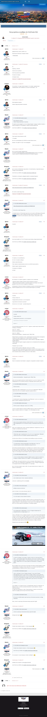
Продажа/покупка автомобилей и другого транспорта (28, 38)
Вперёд (6, 45)
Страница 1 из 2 (15, 45)
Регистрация (42, 4)
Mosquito (6, 166)
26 (7, 57)
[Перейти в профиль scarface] (6, 87)
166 (7, 285)
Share (5, 40)
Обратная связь (25, 713)
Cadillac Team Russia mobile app (30, 127)
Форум (23, 703)
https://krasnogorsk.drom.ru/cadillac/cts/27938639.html (23, 187)
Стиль (20, 713)
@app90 (14, 215)
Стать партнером (23, 705)
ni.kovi (6, 277)
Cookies (30, 713)
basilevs (33, 412)
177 (7, 92)
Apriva (26, 36)
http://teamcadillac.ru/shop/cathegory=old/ (25, 152)
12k (7, 124)
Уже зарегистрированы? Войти (31, 4)
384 (7, 176)
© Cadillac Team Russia (23, 715)
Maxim (33, 58)
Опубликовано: (17, 49)
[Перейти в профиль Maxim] (6, 118)
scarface (6, 83)
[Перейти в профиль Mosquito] (6, 170)
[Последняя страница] (9, 46)
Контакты (23, 706)
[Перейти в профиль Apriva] (3, 37)
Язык (16, 713)
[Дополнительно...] (44, 49)
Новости (23, 702)
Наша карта (23, 704)
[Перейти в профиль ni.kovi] (6, 280)
